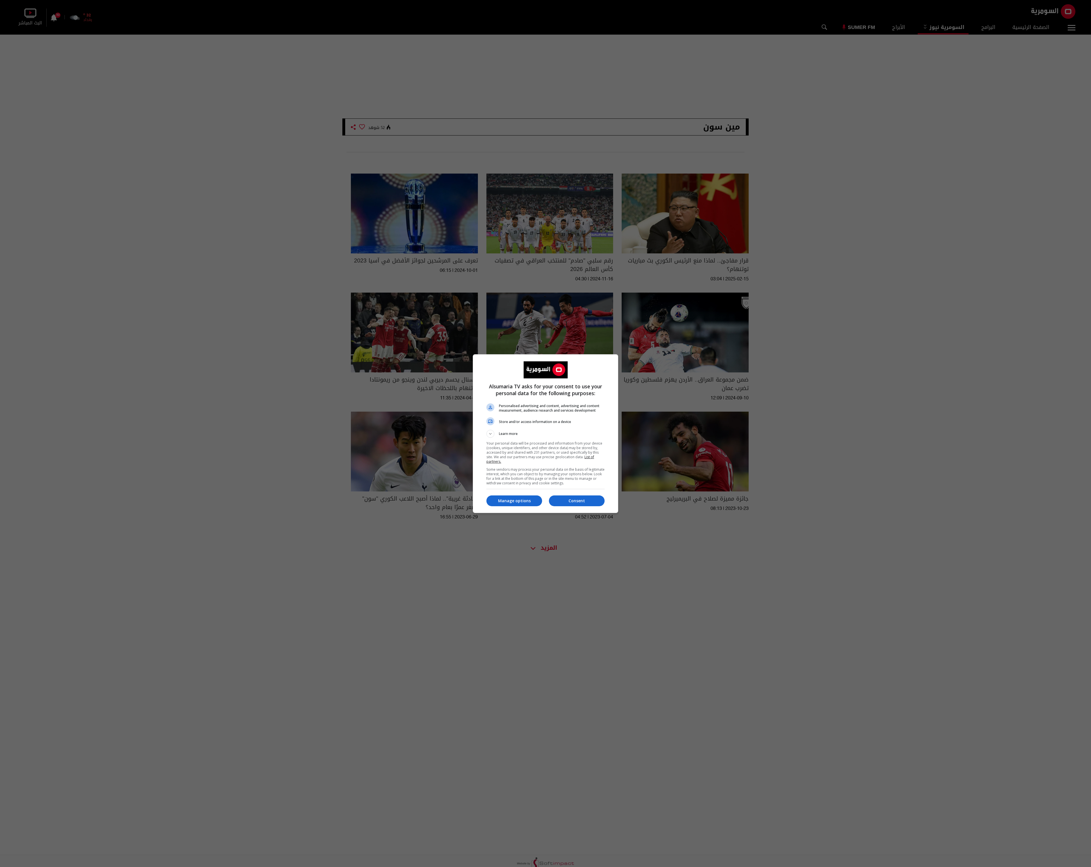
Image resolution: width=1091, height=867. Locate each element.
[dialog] (545, 433)
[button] (545, 434)
